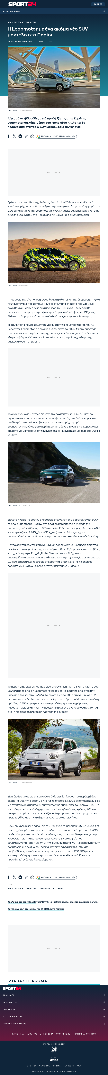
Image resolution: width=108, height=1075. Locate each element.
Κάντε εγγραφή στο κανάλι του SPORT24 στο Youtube (36, 909)
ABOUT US (32, 1034)
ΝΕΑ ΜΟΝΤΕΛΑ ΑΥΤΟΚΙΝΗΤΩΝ (22, 888)
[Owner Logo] (54, 1050)
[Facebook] (9, 136)
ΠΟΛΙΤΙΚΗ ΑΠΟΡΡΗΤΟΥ (84, 1034)
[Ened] (54, 1059)
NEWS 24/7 (44, 1066)
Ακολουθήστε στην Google (22, 902)
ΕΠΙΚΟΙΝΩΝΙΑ (46, 1034)
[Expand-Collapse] (105, 11)
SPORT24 (31, 1066)
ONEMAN (57, 1066)
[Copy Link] (26, 136)
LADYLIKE (70, 1066)
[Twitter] (14, 136)
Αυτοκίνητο (59, 888)
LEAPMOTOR (44, 888)
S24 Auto (15, 11)
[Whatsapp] (32, 136)
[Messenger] (20, 136)
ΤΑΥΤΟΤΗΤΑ (18, 1034)
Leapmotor (42, 211)
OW (79, 1066)
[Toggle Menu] (4, 4)
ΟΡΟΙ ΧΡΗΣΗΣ (63, 1034)
